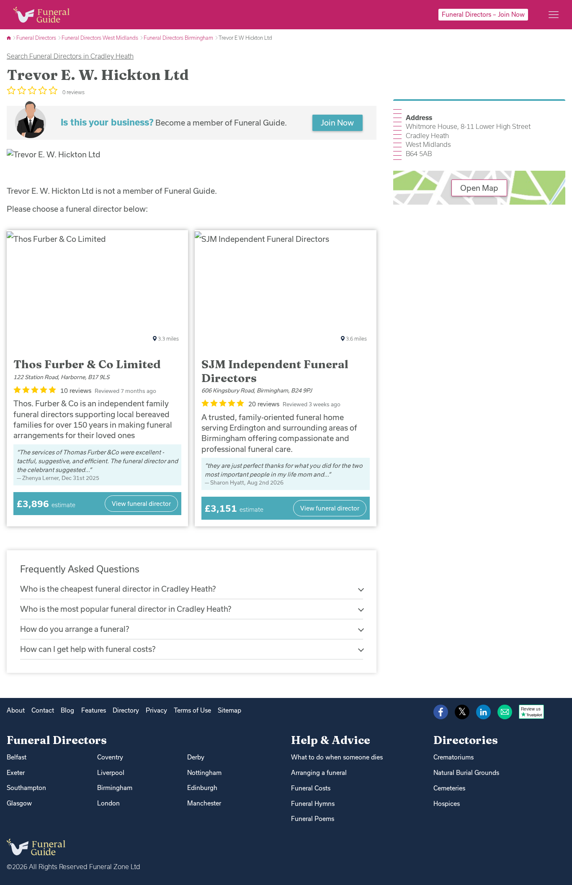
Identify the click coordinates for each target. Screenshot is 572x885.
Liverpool (110, 772)
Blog (67, 710)
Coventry (110, 757)
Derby (195, 757)
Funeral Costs (310, 788)
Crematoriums (453, 757)
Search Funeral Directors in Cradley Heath (70, 56)
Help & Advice (330, 740)
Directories (465, 740)
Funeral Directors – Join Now (483, 14)
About (16, 710)
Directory (126, 710)
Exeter (16, 772)
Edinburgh (202, 787)
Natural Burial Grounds (466, 772)
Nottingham (204, 772)
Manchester (204, 803)
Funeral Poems (312, 818)
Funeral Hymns (313, 803)
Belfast (16, 757)
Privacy (156, 710)
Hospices (446, 803)
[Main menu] (554, 14)
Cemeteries (449, 788)
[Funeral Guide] (9, 38)
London (108, 803)
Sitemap (229, 710)
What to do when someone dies (337, 757)
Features (93, 710)
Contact (42, 710)
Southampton (26, 787)
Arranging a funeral (319, 772)
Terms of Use (192, 710)
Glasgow (19, 803)
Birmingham (114, 787)
